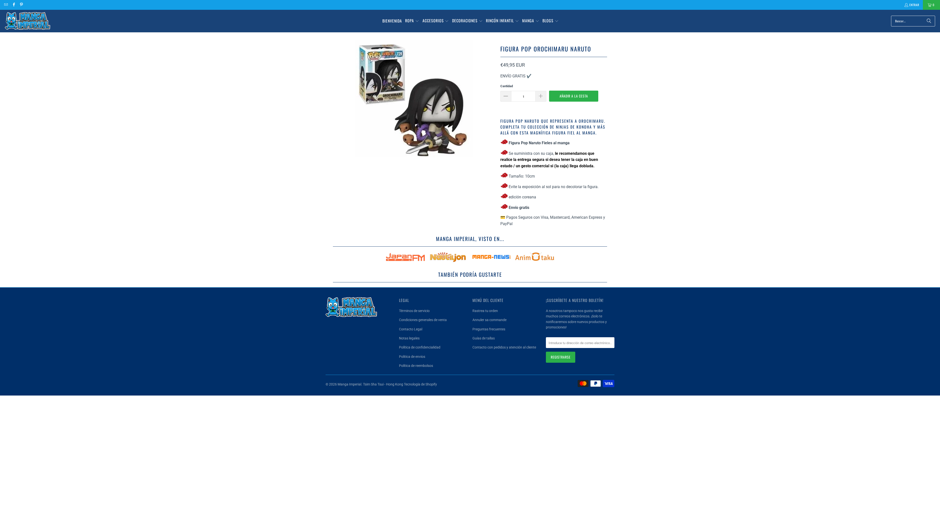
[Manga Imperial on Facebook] (13, 5)
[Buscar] (929, 21)
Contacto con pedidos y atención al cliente (504, 347)
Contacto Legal (410, 329)
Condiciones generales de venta (423, 320)
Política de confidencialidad (419, 347)
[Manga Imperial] (27, 21)
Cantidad (506, 86)
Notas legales (409, 338)
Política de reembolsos (416, 366)
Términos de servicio (414, 311)
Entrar (914, 5)
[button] (412, 21)
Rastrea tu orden (485, 311)
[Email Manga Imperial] (6, 5)
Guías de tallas (483, 338)
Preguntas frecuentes (488, 329)
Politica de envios (412, 357)
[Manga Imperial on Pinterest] (21, 5)
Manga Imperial (349, 384)
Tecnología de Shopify (420, 384)
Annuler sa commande (489, 320)
